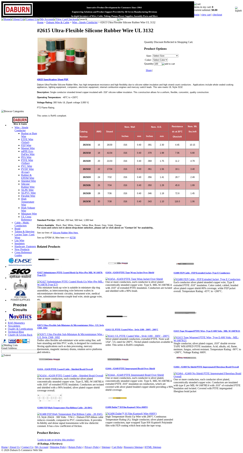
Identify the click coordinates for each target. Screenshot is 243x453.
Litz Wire (19, 240)
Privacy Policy (92, 447)
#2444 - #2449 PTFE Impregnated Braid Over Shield (130, 368)
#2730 (73, 237)
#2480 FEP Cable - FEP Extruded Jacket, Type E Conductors (202, 273)
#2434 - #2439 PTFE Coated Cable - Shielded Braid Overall (65, 369)
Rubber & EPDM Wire (27, 176)
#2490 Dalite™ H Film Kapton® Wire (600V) (126, 407)
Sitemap (106, 447)
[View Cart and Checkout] (65, 19)
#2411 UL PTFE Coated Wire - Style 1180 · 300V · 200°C (131, 329)
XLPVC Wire (28, 192)
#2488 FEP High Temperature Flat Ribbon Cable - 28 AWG (64, 407)
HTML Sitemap (153, 447)
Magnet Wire (28, 148)
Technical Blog (16, 331)
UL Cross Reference (26, 218)
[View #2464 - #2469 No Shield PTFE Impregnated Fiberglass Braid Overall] (208, 376)
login (196, 14)
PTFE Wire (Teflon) (27, 162)
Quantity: (149, 63)
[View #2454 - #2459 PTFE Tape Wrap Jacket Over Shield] (134, 279)
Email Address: (9, 348)
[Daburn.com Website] (17, 16)
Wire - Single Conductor (21, 129)
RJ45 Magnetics (16, 322)
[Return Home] (5, 19)
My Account (41, 447)
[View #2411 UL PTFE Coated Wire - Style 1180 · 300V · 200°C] (137, 336)
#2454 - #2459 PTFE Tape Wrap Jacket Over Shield (129, 272)
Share (149, 70)
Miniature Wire (29, 213)
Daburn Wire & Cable (57, 22)
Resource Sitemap (133, 447)
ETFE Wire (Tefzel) (27, 141)
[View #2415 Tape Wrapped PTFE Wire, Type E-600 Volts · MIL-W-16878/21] (208, 340)
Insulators (20, 243)
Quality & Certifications (20, 328)
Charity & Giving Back (20, 334)
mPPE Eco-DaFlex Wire (28, 153)
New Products (22, 249)
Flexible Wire (28, 195)
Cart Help (117, 447)
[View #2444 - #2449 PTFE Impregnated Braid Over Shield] (134, 375)
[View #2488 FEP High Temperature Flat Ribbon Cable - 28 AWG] (70, 414)
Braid (17, 228)
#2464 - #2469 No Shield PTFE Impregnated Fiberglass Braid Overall (206, 367)
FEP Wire (26, 145)
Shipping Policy (58, 447)
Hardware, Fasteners (25, 246)
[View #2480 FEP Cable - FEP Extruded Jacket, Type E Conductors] (207, 279)
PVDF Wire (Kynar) (27, 170)
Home (40, 22)
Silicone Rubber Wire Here (66, 232)
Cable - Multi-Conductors (22, 224)
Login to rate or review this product (56, 439)
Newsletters (14, 325)
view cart (206, 14)
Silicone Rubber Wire (28, 185)
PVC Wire (26, 166)
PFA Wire (26, 157)
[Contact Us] (30, 19)
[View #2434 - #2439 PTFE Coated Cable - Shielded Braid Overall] (70, 375)
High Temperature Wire (27, 201)
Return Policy (75, 447)
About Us (14, 447)
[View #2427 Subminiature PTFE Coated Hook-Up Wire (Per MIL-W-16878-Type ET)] (71, 284)
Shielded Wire (28, 181)
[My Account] (45, 19)
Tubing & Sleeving (24, 231)
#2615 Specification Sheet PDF (53, 79)
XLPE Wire (27, 190)
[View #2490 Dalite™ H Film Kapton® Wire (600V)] (131, 413)
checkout (217, 14)
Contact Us (27, 447)
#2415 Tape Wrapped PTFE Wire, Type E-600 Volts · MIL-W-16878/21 (207, 331)
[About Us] (16, 19)
